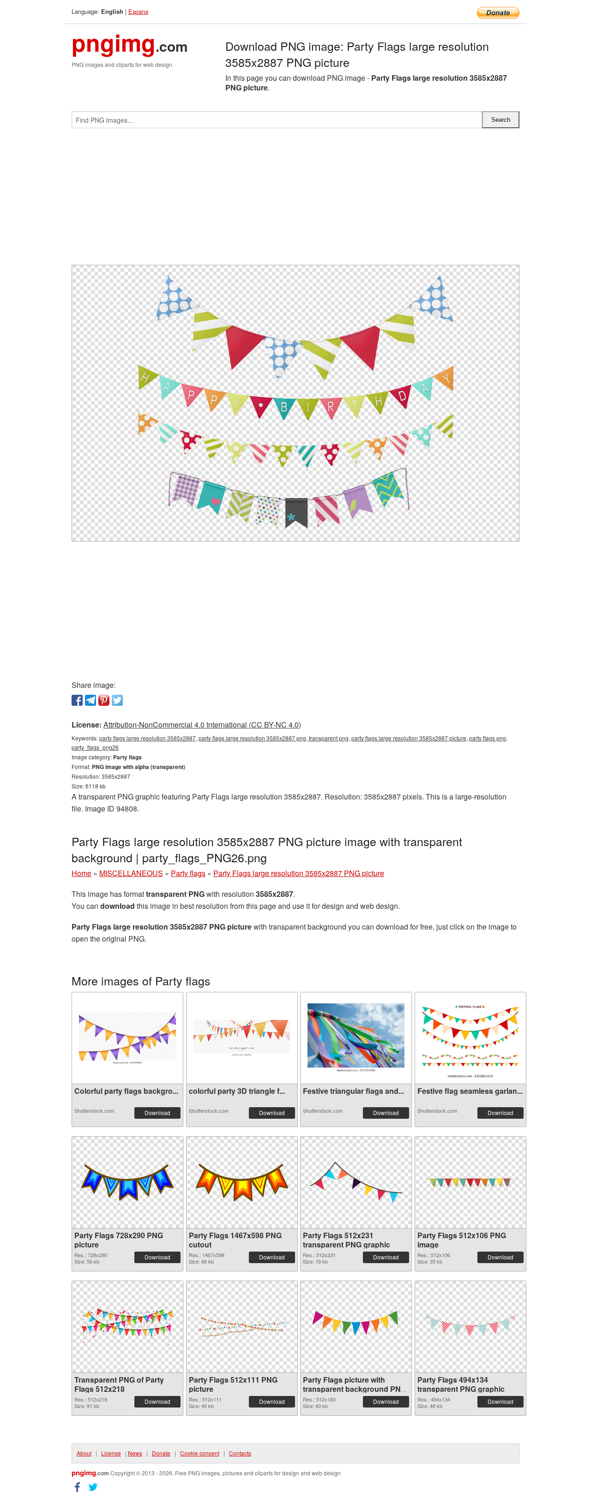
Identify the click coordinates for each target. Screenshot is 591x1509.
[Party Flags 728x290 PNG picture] (127, 1182)
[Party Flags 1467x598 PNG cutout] (242, 1182)
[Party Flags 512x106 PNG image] (470, 1182)
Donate (161, 1453)
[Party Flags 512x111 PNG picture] (242, 1327)
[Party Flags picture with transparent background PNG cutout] (356, 1327)
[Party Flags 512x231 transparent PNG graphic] (356, 1182)
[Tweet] (117, 700)
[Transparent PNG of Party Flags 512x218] (127, 1327)
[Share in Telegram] (90, 700)
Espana (138, 11)
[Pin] (103, 700)
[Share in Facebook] (77, 700)
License (111, 1453)
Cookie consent (199, 1453)
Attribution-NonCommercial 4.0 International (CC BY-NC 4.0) (202, 724)
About (84, 1453)
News (135, 1453)
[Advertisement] (295, 200)
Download (157, 1112)
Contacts (240, 1453)
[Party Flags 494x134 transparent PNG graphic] (470, 1326)
